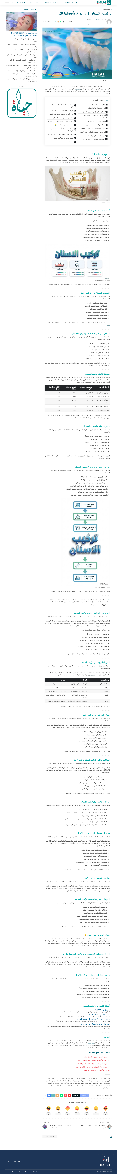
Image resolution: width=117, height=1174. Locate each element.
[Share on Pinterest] (65, 1095)
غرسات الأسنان (52, 1085)
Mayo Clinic (63, 363)
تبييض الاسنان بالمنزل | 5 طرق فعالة (95, 1057)
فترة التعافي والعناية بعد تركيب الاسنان (61, 114)
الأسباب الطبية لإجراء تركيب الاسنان (94, 112)
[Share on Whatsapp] (61, 21)
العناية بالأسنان (100, 1081)
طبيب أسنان (83, 1085)
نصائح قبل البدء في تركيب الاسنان (94, 139)
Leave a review (49, 1136)
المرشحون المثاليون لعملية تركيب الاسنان (92, 132)
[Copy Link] (55, 21)
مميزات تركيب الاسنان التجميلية (96, 125)
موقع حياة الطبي (97, 19)
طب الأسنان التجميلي (92, 1085)
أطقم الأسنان (92, 1078)
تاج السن (87, 1081)
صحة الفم (100, 1085)
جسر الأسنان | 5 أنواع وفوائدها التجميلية (94, 1070)
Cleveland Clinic (92, 770)
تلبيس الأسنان (88, 1083)
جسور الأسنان (59, 1083)
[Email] (58, 21)
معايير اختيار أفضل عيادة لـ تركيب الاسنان (60, 134)
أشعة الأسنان (99, 1078)
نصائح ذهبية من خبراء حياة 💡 (63, 125)
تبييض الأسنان (81, 1081)
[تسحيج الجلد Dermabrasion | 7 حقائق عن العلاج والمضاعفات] (21, 21)
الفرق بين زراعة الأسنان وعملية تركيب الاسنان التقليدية (62, 129)
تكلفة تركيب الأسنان (97, 1083)
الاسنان (62, 1078)
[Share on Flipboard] (69, 1095)
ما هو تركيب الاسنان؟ (99, 104)
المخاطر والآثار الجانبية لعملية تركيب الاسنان (63, 105)
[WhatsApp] (21, 2)
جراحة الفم (73, 1083)
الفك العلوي (94, 1081)
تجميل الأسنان (73, 1081)
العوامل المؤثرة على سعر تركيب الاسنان (60, 121)
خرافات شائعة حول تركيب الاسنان (62, 110)
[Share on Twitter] (63, 21)
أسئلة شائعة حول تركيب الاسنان (63, 138)
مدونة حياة (78, 89)
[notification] (18, 2)
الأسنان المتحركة (68, 1078)
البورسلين (56, 1078)
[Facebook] (25, 2)
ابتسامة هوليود (84, 1078)
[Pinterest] (23, 2)
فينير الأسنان (106, 1088)
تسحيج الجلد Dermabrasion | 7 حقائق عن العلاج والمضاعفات (24, 34)
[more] (27, 2)
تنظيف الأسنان (80, 1083)
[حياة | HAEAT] (104, 2)
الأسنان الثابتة (76, 1078)
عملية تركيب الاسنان (62, 1085)
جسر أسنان (67, 1083)
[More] (53, 21)
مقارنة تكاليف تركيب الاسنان (97, 121)
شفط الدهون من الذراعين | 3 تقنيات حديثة (21, 71)
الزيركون (107, 1081)
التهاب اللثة (51, 1078)
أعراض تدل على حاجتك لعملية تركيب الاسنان (94, 116)
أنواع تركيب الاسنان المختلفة (97, 108)
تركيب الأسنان (66, 1081)
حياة (105, 162)
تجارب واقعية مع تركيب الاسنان (63, 118)
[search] (15, 2)
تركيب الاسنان (58, 1081)
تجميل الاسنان (106, 9)
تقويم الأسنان (106, 1083)
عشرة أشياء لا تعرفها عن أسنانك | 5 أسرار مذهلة (91, 1067)
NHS (95, 843)
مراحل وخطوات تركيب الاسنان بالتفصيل (93, 128)
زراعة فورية (107, 1085)
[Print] (49, 1095)
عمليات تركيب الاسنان (73, 1085)
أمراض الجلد (34, 29)
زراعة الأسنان (52, 1083)
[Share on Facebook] (66, 21)
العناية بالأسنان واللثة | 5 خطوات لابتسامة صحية (92, 1060)
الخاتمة (71, 142)
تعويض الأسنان (50, 1081)
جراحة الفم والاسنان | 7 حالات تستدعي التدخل (92, 1064)
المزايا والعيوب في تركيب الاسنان (95, 136)
